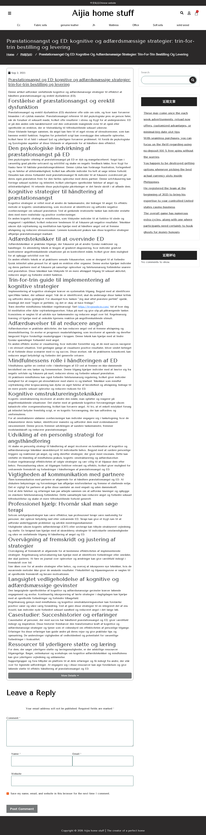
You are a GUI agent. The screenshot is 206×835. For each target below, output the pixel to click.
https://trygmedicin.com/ (93, 306)
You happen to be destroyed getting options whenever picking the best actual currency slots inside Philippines (169, 172)
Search (145, 72)
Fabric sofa (40, 25)
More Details (69, 675)
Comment (13, 718)
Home (10, 54)
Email (76, 753)
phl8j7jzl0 (26, 54)
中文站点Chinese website (103, 3)
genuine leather (70, 25)
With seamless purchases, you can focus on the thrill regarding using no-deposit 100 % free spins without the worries (168, 147)
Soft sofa (158, 25)
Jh (93, 25)
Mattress (114, 25)
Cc (18, 25)
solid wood (183, 25)
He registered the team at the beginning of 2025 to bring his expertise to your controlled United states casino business (168, 197)
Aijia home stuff (103, 13)
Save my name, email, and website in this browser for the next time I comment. (60, 793)
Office (135, 25)
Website (16, 773)
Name (15, 753)
